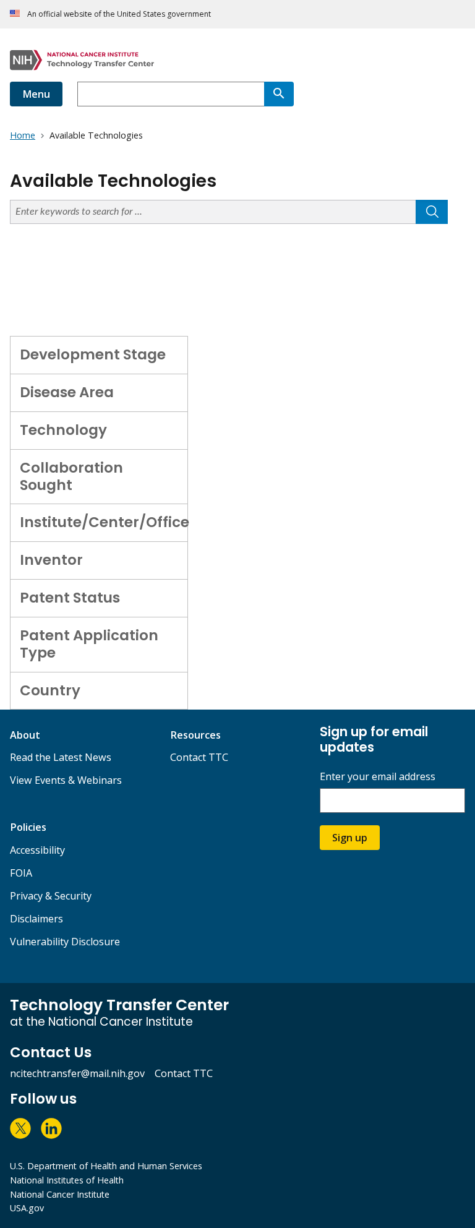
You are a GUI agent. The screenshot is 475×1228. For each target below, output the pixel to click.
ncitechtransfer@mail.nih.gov (77, 1073)
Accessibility (37, 850)
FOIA (21, 873)
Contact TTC (199, 757)
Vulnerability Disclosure (65, 941)
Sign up (349, 837)
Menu (36, 94)
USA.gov (27, 1208)
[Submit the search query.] (432, 212)
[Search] (279, 94)
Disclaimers (36, 918)
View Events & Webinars (66, 780)
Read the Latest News (60, 757)
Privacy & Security (51, 896)
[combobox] (170, 94)
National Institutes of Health (67, 1180)
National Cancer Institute (59, 1194)
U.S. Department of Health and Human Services (106, 1166)
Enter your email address (377, 776)
